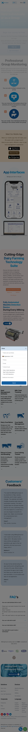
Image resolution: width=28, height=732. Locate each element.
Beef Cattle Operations (8, 372)
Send (14, 383)
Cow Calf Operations (8, 374)
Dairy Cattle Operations (9, 370)
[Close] (26, 348)
